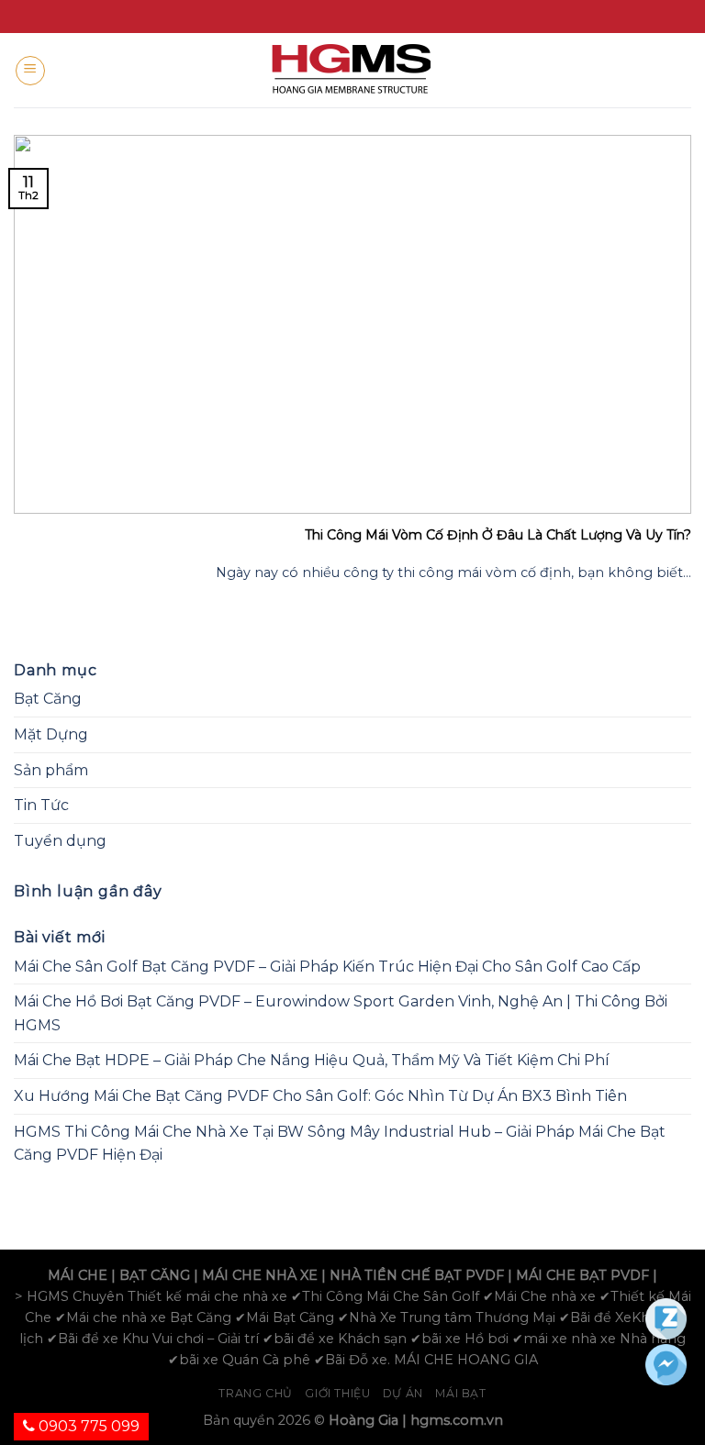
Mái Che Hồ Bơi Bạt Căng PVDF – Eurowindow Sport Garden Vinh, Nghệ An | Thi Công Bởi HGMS (340, 1013)
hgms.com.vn (456, 1420)
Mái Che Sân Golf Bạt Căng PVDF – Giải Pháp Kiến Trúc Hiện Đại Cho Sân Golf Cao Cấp (327, 966)
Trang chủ (255, 1393)
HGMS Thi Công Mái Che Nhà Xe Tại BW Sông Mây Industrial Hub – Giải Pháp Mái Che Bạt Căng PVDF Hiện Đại (340, 1143)
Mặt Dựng (51, 734)
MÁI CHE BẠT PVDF (582, 1275)
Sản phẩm (51, 770)
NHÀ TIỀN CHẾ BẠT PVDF (417, 1275)
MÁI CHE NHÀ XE (260, 1275)
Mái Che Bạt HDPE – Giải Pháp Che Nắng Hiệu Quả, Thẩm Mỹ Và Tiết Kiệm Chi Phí (312, 1060)
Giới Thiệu (337, 1393)
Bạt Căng (48, 698)
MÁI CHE (77, 1275)
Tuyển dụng (60, 841)
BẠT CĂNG (154, 1275)
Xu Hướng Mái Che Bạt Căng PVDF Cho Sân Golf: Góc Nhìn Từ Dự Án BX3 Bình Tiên (320, 1096)
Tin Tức (41, 805)
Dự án (403, 1393)
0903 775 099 (87, 1426)
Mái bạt (460, 1393)
